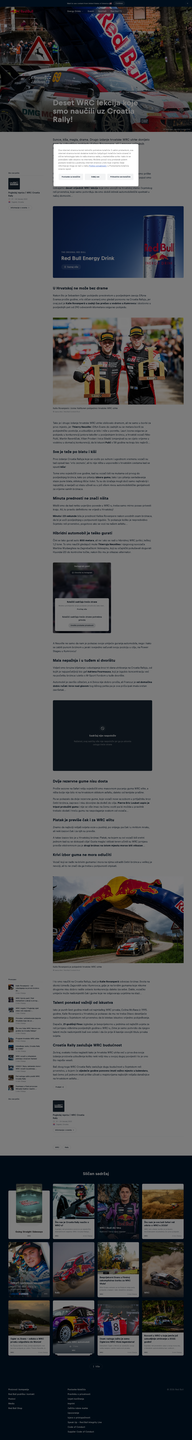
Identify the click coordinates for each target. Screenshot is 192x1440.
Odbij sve (95, 177)
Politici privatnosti (98, 166)
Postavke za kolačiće (71, 177)
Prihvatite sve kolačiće (120, 177)
